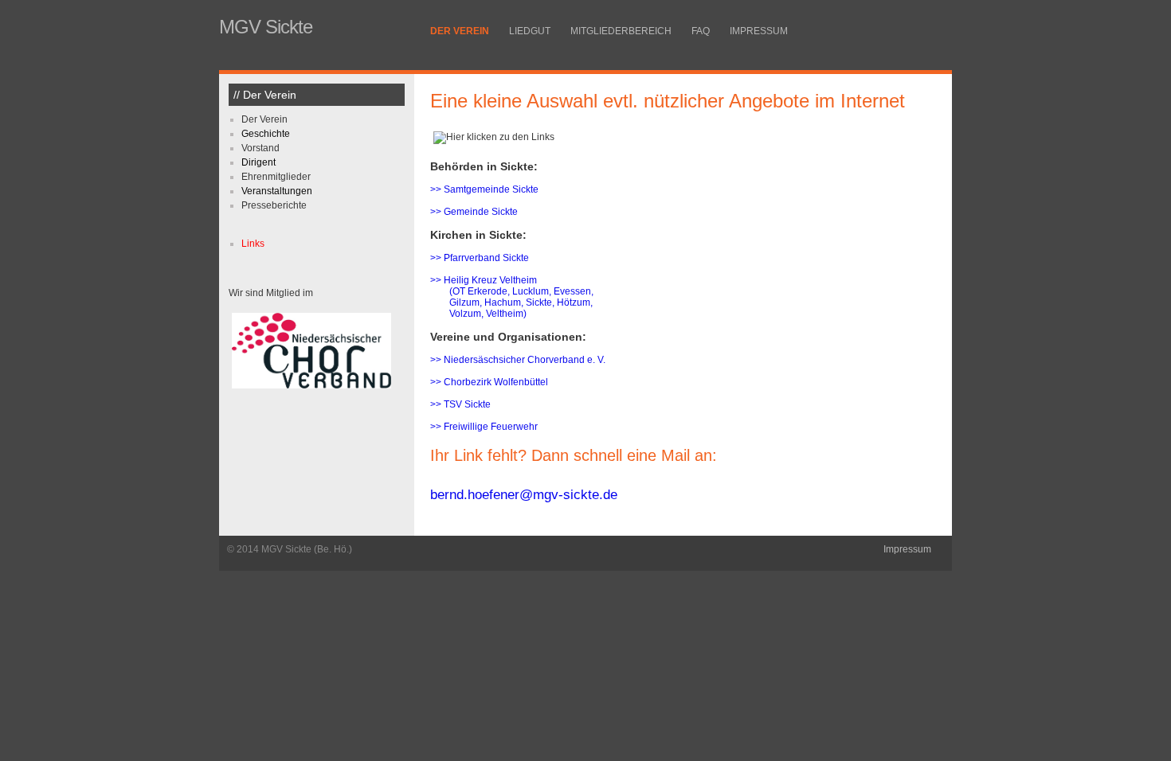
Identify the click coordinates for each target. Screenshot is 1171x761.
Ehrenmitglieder (276, 176)
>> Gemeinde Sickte (474, 211)
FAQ (700, 31)
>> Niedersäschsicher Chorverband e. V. (517, 359)
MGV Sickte (265, 26)
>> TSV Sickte (460, 404)
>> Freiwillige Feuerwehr (484, 426)
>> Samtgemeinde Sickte (484, 189)
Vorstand (260, 148)
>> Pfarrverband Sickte (479, 257)
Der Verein (459, 31)
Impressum (759, 31)
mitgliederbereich (621, 31)
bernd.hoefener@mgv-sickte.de (523, 494)
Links (252, 243)
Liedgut (529, 31)
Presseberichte (274, 205)
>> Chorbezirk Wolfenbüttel (489, 382)
